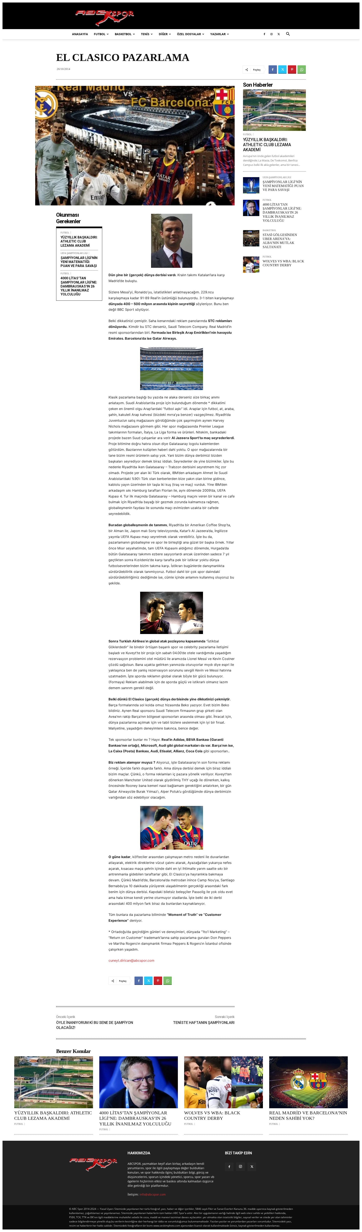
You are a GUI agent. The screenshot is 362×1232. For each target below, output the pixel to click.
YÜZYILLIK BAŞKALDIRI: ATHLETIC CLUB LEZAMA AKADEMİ (79, 241)
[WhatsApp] (301, 69)
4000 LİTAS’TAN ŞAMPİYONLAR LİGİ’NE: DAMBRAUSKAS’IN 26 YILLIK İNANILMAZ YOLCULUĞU (79, 286)
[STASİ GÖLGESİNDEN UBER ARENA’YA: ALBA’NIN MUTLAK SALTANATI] (251, 238)
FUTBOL (99, 34)
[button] (288, 34)
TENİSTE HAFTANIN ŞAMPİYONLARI (204, 1022)
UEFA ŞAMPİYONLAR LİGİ (74, 253)
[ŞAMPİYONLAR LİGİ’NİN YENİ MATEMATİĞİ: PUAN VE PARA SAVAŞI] (251, 185)
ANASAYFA (80, 34)
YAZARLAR (218, 34)
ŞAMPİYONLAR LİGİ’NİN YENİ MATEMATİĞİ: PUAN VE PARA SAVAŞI (79, 262)
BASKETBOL (123, 34)
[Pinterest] (292, 69)
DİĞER (163, 34)
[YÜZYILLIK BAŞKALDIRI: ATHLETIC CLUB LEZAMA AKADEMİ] (274, 110)
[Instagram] (271, 34)
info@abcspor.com (153, 1194)
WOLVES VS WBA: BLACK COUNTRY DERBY (212, 1115)
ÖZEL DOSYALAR (189, 34)
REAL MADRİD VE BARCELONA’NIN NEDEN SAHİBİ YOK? (308, 1115)
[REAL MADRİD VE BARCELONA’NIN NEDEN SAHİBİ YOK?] (308, 1082)
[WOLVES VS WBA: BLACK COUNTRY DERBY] (251, 264)
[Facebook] (264, 34)
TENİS (145, 34)
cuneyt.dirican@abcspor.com (131, 960)
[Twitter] (278, 34)
